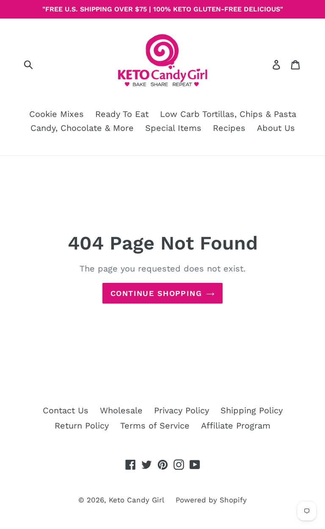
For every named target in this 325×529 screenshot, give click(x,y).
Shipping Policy (251, 410)
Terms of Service (155, 425)
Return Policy (82, 425)
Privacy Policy (181, 410)
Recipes (229, 128)
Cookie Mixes (56, 114)
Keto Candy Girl (136, 500)
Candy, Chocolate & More (82, 128)
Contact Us (65, 410)
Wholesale (121, 410)
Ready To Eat (122, 114)
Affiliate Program (235, 425)
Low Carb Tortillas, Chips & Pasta (228, 114)
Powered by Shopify (211, 500)
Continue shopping (156, 293)
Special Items (173, 128)
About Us (276, 128)
